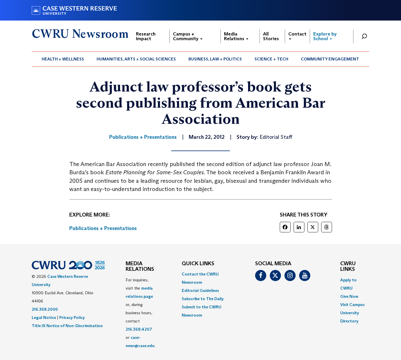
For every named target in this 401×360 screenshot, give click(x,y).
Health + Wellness (63, 59)
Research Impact (146, 36)
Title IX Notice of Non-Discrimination (67, 325)
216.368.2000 (45, 309)
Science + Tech (271, 59)
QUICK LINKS (198, 264)
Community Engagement (330, 59)
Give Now (349, 296)
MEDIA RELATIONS (140, 267)
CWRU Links (348, 267)
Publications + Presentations (103, 228)
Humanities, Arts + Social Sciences (136, 59)
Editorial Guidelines (200, 290)
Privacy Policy (72, 317)
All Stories (271, 36)
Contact (297, 34)
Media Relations (234, 36)
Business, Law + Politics (215, 59)
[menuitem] (63, 59)
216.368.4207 (139, 329)
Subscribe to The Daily (203, 298)
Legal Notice (44, 317)
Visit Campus (352, 304)
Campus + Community (186, 36)
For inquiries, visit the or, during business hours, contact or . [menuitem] (140, 312)
